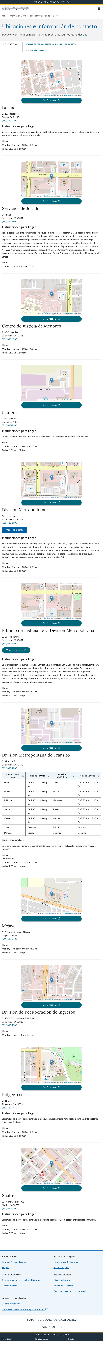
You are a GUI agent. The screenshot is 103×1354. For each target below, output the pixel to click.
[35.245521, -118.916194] (51, 380)
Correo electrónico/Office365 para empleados (23, 1309)
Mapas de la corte (14, 529)
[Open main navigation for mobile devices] (99, 9)
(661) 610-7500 (9, 1025)
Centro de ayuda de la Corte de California (21, 1280)
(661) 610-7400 (9, 939)
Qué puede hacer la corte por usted (70, 1291)
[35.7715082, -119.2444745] (51, 75)
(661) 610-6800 (9, 221)
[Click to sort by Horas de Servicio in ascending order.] (48, 776)
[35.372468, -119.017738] (51, 477)
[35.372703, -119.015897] (51, 598)
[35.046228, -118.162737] (51, 893)
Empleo (5, 1267)
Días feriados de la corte (65, 1280)
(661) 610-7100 (9, 425)
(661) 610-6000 (9, 522)
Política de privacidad (63, 1285)
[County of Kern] (15, 10)
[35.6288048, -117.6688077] (51, 1062)
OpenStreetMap (49, 95)
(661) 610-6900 (9, 339)
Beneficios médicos (11, 1303)
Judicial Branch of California (51, 2)
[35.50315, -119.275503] (51, 1163)
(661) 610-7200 (9, 1208)
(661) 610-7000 (9, 768)
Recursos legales (61, 1267)
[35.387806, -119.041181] (51, 723)
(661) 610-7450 (9, 1107)
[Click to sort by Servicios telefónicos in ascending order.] (73, 776)
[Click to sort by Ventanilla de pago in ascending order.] (23, 776)
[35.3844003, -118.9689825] (51, 294)
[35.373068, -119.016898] (51, 176)
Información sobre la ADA (14, 1262)
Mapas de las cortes (34, 50)
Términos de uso (41, 1339)
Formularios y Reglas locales (66, 1262)
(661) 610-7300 (9, 120)
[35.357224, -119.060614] (51, 980)
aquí (85, 34)
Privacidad (6, 1339)
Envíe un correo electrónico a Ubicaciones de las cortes (50, 44)
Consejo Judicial (9, 1285)
